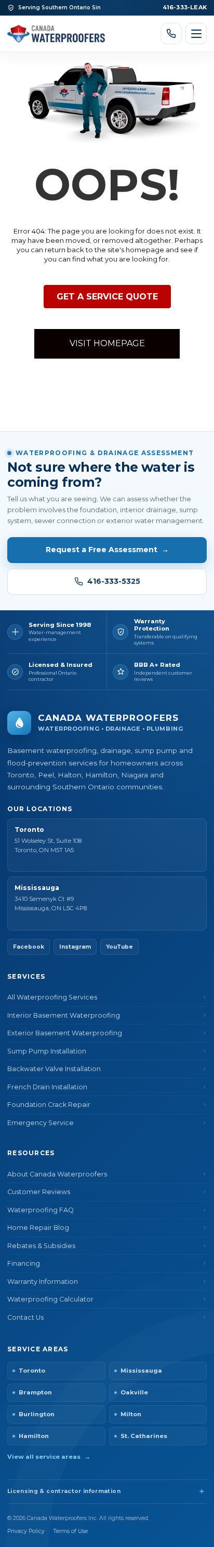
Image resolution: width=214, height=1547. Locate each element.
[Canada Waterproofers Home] (56, 33)
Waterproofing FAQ (40, 1210)
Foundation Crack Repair (48, 1104)
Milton (131, 1414)
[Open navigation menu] (196, 33)
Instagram (75, 946)
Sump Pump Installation (46, 1051)
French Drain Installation (47, 1087)
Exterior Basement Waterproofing (64, 1033)
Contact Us (25, 1317)
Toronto (32, 1370)
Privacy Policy (26, 1531)
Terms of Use (71, 1531)
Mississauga (141, 1370)
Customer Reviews (38, 1192)
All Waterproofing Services (52, 997)
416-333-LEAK (185, 7)
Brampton (35, 1392)
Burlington (37, 1414)
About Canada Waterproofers (57, 1174)
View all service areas (48, 1456)
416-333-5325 (113, 581)
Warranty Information (42, 1281)
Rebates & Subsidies (41, 1246)
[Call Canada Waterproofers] (171, 33)
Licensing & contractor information (64, 1491)
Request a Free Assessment (107, 549)
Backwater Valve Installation (54, 1069)
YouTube (119, 946)
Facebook (28, 946)
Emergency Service (40, 1123)
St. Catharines (144, 1436)
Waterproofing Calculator (50, 1299)
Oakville (134, 1392)
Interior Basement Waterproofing (63, 1015)
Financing (23, 1263)
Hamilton (34, 1436)
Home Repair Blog (38, 1227)
